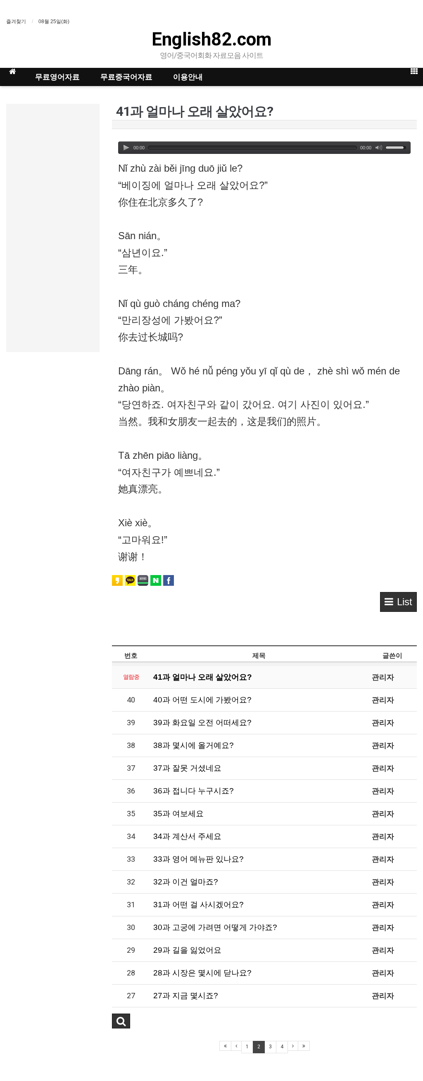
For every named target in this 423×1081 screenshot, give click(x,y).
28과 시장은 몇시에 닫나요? (202, 972)
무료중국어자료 (126, 76)
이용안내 (188, 76)
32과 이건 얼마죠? (185, 881)
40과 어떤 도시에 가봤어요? (202, 699)
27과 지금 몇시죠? (185, 995)
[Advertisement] (53, 228)
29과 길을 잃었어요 (187, 950)
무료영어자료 (57, 76)
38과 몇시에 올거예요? (193, 745)
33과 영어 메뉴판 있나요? (198, 859)
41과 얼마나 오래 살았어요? (202, 677)
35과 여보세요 (178, 813)
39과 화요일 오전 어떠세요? (202, 722)
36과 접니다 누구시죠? (193, 790)
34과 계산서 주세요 (187, 836)
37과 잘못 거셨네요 (187, 768)
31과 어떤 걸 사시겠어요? (198, 904)
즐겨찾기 (16, 21)
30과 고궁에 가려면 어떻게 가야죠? (215, 927)
